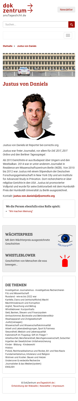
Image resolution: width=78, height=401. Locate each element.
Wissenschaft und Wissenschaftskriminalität (28, 325)
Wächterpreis (19, 234)
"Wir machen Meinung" (21, 211)
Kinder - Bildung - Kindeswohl (20, 344)
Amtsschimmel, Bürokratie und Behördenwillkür (29, 315)
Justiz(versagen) (13, 322)
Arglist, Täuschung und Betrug (20, 306)
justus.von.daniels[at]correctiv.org (34, 195)
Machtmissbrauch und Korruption (22, 303)
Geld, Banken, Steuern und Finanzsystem (26, 312)
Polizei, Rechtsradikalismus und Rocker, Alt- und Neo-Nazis (35, 351)
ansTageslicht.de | (46, 382)
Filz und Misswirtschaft (17, 293)
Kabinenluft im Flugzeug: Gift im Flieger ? (26, 335)
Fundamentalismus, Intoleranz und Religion (27, 354)
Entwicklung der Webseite (25, 386)
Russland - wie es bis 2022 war (21, 296)
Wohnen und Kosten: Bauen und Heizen (25, 357)
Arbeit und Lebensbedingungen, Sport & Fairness (30, 328)
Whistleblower (20, 255)
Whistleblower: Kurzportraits (19, 309)
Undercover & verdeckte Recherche (22, 360)
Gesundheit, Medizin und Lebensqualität (25, 331)
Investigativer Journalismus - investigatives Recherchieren (34, 290)
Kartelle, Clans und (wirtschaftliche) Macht (26, 299)
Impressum (58, 386)
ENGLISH (10, 367)
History (9, 347)
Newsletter (66, 9)
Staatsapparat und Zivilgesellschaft (23, 319)
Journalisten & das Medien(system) (23, 363)
